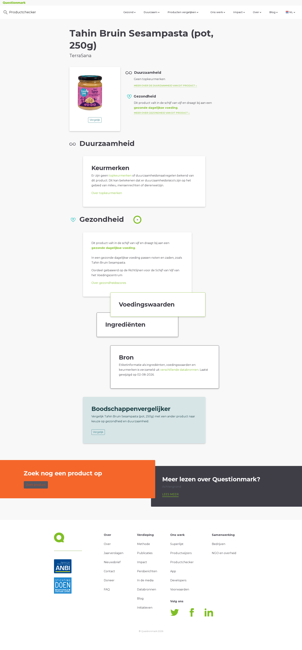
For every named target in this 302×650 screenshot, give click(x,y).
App (173, 571)
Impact (238, 12)
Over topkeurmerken (106, 193)
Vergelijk (95, 119)
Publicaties (144, 553)
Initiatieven (144, 607)
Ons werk (216, 12)
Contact (109, 571)
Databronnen (146, 589)
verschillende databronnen (179, 369)
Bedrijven (218, 544)
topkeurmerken (120, 175)
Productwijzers (181, 553)
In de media (145, 580)
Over (256, 12)
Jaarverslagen (113, 553)
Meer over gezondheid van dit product (161, 113)
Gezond (128, 12)
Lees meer (170, 494)
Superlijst (177, 544)
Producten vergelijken (182, 12)
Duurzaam (150, 12)
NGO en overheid (224, 553)
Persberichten (147, 571)
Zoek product (36, 484)
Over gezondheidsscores (108, 283)
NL (291, 12)
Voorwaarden (179, 589)
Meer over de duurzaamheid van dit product (164, 85)
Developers (178, 580)
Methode (143, 544)
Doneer (109, 580)
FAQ (107, 589)
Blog (272, 12)
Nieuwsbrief (112, 562)
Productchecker (22, 12)
